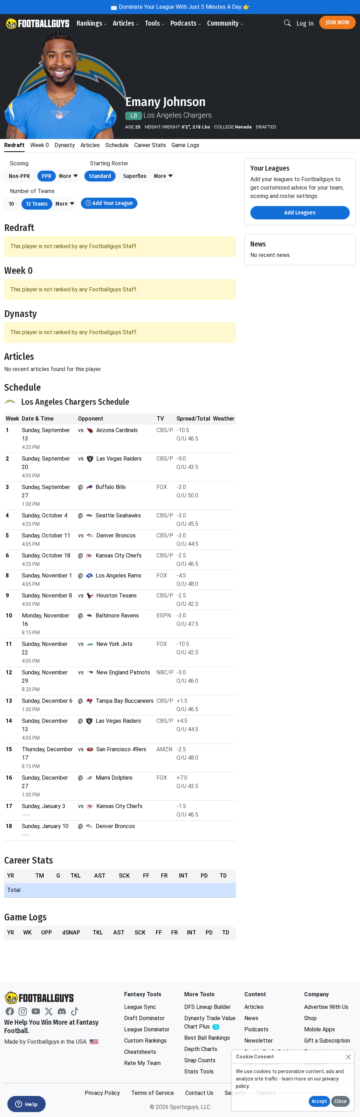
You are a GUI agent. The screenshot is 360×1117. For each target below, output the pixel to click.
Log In (305, 23)
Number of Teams (32, 191)
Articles (124, 23)
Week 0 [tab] (39, 145)
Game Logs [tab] (185, 145)
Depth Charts (200, 1049)
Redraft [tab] (14, 145)
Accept (319, 1101)
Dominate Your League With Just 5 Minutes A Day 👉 (183, 7)
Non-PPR (19, 176)
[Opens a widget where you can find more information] (26, 1104)
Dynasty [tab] (64, 145)
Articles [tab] (90, 145)
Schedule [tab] (117, 145)
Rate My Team (142, 1063)
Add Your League (112, 203)
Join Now (337, 22)
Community (223, 23)
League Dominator (146, 1029)
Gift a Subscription (327, 1040)
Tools (153, 23)
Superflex (134, 176)
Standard (100, 176)
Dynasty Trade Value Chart (210, 1023)
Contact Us (199, 1093)
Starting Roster (109, 163)
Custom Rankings (145, 1040)
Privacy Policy (102, 1093)
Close (340, 1101)
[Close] (348, 1056)
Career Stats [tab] (150, 145)
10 (11, 203)
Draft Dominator (144, 1018)
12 (37, 203)
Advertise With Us (326, 1007)
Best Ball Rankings (207, 1038)
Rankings (90, 23)
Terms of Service (152, 1093)
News (251, 1018)
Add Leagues (300, 212)
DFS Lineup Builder (207, 1007)
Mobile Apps (319, 1029)
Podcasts (184, 23)
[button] (69, 176)
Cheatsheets (140, 1052)
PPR (46, 176)
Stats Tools (199, 1071)
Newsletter (258, 1040)
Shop (310, 1018)
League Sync (140, 1007)
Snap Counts (200, 1060)
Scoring (19, 163)
